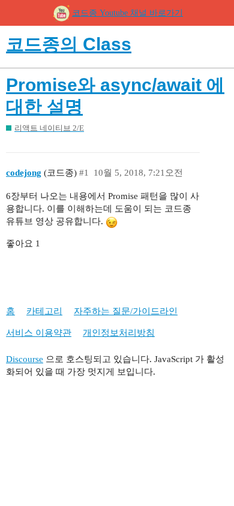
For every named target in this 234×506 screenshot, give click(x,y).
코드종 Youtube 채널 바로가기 (127, 12)
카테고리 (44, 311)
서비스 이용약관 (38, 333)
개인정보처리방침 (119, 333)
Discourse (24, 359)
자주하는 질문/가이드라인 (126, 311)
